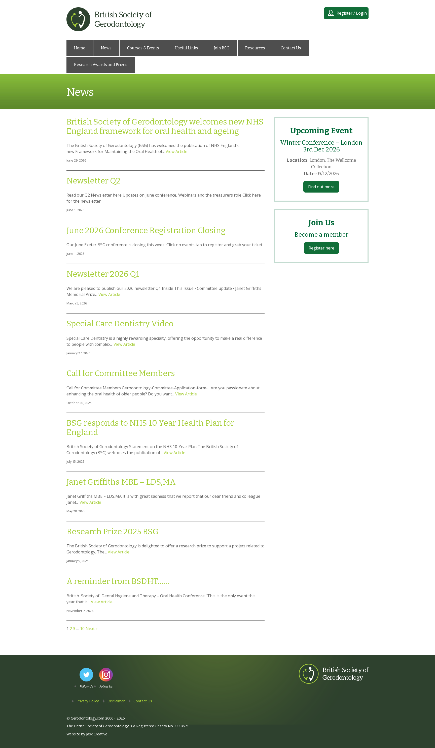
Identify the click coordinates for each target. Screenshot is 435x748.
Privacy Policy (88, 701)
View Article (176, 151)
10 (82, 628)
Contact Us (291, 48)
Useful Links (186, 48)
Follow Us (86, 686)
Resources (255, 48)
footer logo (309, 683)
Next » (92, 628)
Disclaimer (116, 701)
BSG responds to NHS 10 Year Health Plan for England (150, 427)
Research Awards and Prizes (100, 64)
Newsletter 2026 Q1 (102, 274)
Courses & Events (143, 48)
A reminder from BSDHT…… (117, 581)
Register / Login (352, 13)
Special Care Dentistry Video (119, 323)
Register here (321, 248)
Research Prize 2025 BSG (112, 531)
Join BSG (222, 48)
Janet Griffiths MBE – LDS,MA (121, 482)
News (106, 48)
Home (79, 48)
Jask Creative (96, 734)
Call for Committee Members (120, 373)
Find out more (321, 187)
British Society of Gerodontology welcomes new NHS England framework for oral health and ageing (165, 126)
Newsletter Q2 (93, 180)
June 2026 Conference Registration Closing (146, 230)
